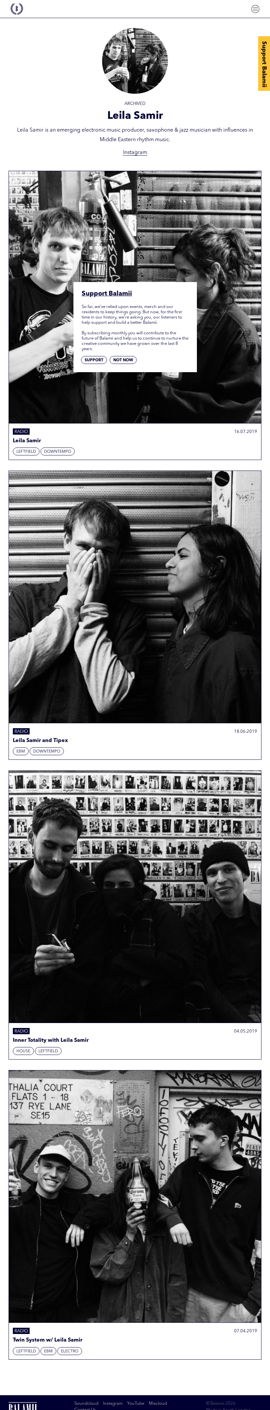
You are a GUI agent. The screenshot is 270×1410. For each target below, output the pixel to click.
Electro (69, 1351)
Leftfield (26, 452)
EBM (20, 752)
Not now (123, 360)
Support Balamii (264, 64)
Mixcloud (158, 1403)
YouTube (135, 1403)
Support (94, 360)
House (23, 1051)
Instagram (135, 152)
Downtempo (57, 452)
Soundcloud (86, 1403)
